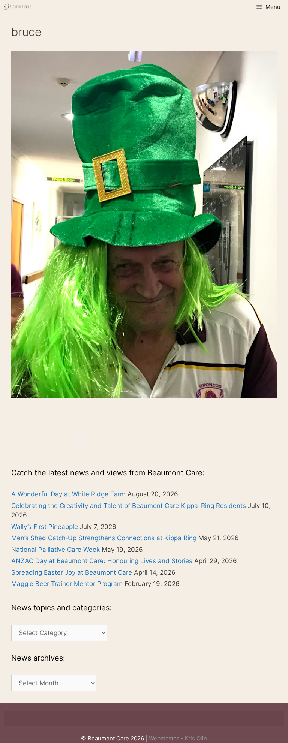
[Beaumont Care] (18, 7)
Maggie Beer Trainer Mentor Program (67, 583)
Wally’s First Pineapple (44, 526)
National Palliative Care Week (55, 549)
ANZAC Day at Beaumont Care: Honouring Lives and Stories (101, 561)
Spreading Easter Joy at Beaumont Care (71, 572)
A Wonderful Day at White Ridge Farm (68, 494)
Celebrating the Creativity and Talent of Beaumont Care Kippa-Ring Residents (128, 505)
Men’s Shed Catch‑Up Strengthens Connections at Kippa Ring (103, 538)
